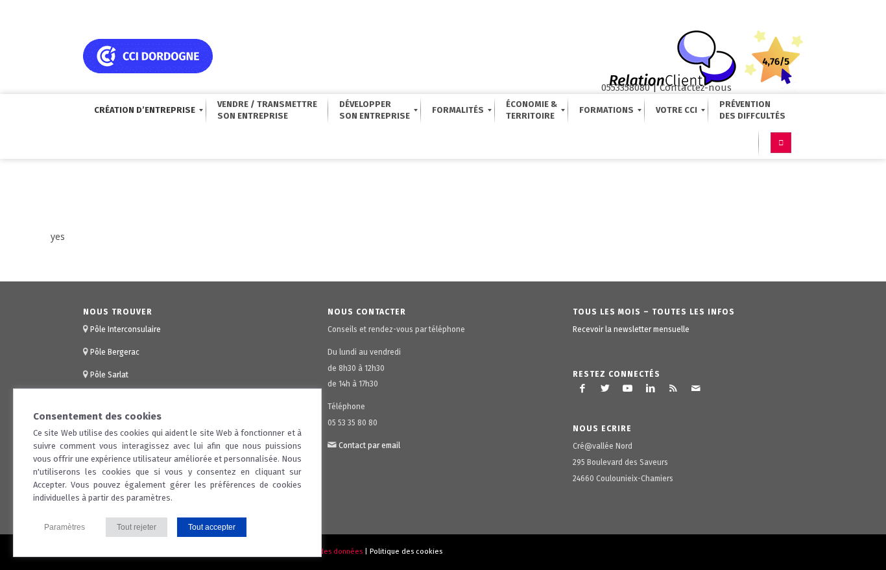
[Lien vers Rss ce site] (673, 388)
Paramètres (64, 527)
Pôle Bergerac (114, 352)
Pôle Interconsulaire (125, 329)
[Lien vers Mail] (696, 388)
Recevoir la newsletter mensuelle (631, 329)
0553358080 (625, 87)
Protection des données (322, 551)
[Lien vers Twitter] (605, 388)
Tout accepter (211, 527)
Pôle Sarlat (109, 374)
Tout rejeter (136, 527)
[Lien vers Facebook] (582, 388)
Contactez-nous (696, 87)
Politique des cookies (406, 551)
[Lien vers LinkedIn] (650, 388)
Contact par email (369, 445)
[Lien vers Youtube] (628, 388)
